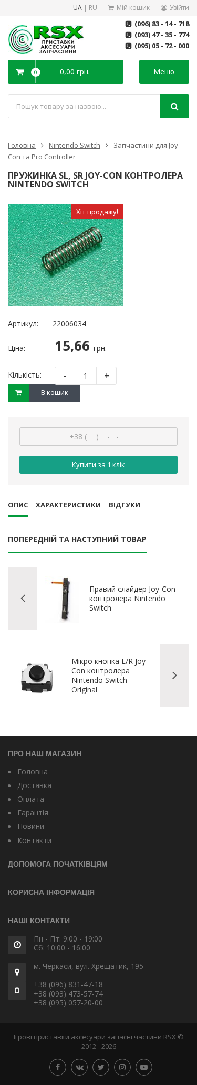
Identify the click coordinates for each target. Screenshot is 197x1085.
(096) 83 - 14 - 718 (161, 23)
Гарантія (32, 812)
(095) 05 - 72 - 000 (161, 45)
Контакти (34, 840)
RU (93, 8)
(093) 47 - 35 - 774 (161, 34)
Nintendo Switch (74, 145)
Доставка (34, 785)
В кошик (54, 392)
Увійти (179, 7)
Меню (163, 71)
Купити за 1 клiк (98, 464)
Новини (30, 826)
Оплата (30, 798)
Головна (22, 145)
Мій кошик (133, 7)
